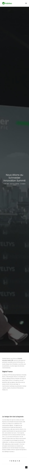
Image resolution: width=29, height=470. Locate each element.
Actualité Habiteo (15, 183)
